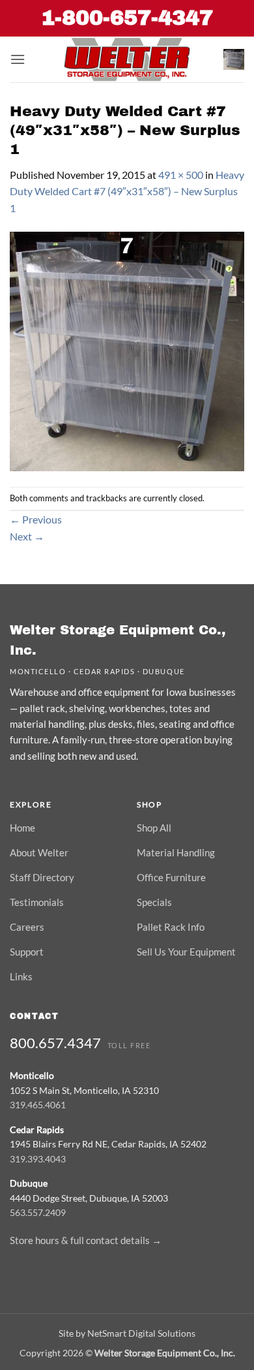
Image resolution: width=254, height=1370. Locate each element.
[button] (17, 59)
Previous (36, 519)
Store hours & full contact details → (86, 1240)
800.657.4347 (55, 1042)
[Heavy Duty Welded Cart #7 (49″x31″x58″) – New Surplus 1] (127, 350)
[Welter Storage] (127, 59)
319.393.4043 (38, 1158)
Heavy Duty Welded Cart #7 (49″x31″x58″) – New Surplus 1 (127, 191)
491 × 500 (180, 174)
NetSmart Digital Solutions (141, 1333)
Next (27, 536)
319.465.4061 (38, 1104)
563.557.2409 (38, 1212)
